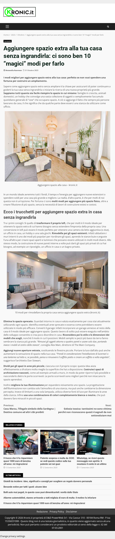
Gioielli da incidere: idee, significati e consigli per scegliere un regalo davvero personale (48, 481)
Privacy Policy (57, 511)
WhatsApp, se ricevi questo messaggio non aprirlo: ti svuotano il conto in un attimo (94, 442)
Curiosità (7, 41)
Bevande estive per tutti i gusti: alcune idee (25, 486)
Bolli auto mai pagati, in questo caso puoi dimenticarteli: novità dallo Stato (41, 492)
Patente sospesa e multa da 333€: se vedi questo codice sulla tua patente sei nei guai (57, 442)
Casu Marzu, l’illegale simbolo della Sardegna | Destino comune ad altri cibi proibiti (30, 409)
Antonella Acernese (14, 70)
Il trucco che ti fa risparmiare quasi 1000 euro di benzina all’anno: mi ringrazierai (21, 442)
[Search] (108, 26)
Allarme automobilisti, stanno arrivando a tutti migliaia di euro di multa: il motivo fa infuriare (50, 497)
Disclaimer (71, 511)
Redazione (42, 511)
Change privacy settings (12, 536)
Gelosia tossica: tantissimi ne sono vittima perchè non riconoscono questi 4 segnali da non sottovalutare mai (84, 410)
